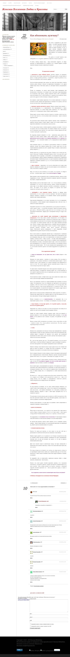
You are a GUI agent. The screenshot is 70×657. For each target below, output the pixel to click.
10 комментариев (63, 39)
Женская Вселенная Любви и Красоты (25, 9)
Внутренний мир (6, 47)
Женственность (46, 39)
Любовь (4, 59)
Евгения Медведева (37, 39)
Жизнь (4, 57)
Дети (4, 51)
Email (31, 617)
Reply (31, 497)
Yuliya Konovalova (36, 542)
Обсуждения (5, 61)
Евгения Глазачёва (36, 561)
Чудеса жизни (5, 76)
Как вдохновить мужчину (39, 586)
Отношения (51, 39)
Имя (31, 613)
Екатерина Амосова (37, 511)
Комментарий (33, 598)
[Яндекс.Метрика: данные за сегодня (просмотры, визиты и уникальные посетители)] (34, 651)
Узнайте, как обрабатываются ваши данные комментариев (24, 600)
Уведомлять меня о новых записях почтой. (41, 626)
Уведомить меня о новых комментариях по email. (42, 624)
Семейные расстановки (28, 5)
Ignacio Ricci (38, 655)
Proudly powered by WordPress (22, 655)
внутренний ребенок (6, 49)
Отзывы (37, 5)
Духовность (5, 53)
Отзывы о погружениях (8, 65)
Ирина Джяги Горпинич (37, 571)
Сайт (31, 620)
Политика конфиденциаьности (26, 645)
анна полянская (36, 532)
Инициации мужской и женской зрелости (12, 5)
